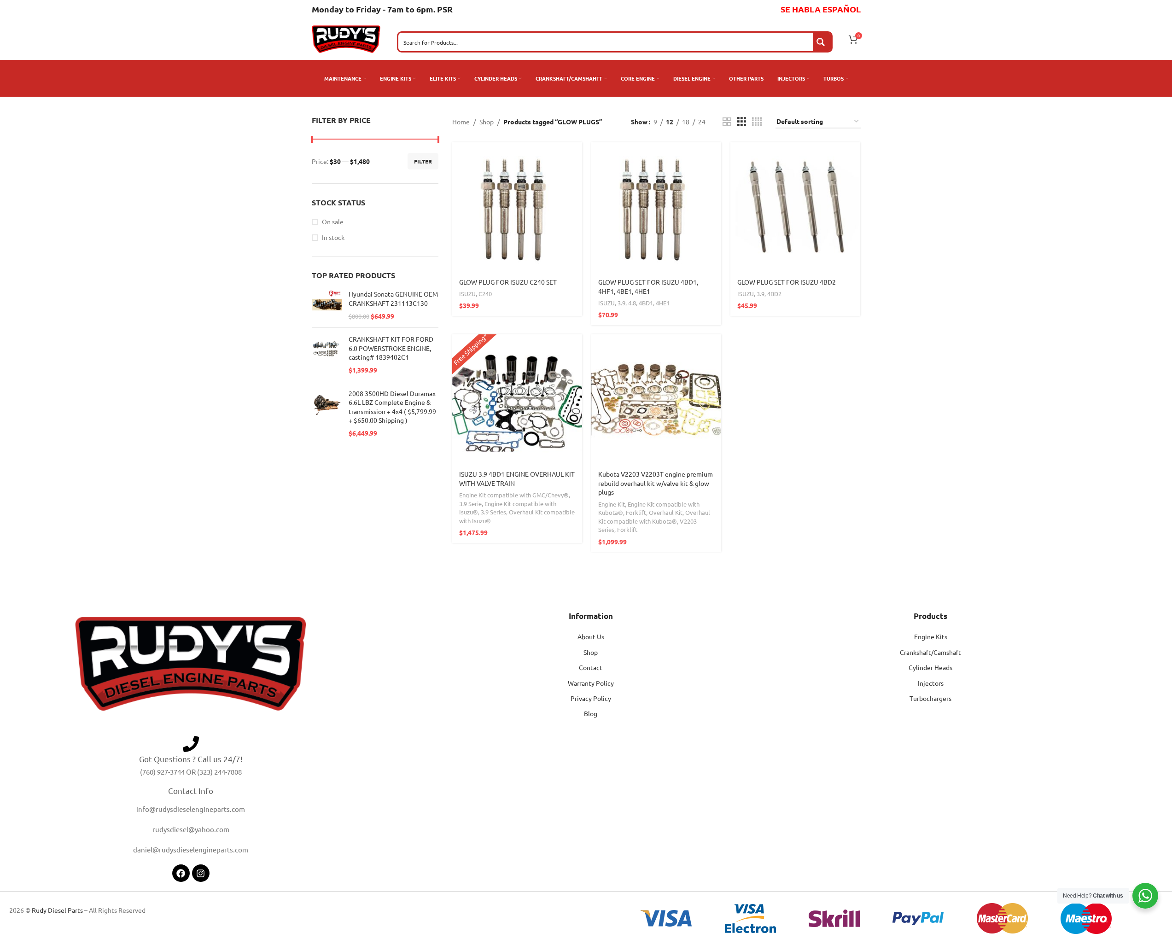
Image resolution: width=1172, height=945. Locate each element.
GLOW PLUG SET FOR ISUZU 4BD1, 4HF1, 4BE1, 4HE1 (648, 286)
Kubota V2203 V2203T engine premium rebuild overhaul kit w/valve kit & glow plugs (655, 483)
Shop (486, 121)
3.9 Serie (470, 504)
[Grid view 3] (741, 122)
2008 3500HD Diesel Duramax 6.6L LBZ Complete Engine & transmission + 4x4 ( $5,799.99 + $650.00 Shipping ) (392, 407)
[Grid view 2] (727, 122)
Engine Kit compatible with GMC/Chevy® (514, 495)
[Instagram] (201, 873)
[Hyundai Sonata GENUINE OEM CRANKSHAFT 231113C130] (327, 305)
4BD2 (774, 294)
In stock (333, 237)
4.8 (632, 303)
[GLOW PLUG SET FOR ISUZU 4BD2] (795, 207)
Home (461, 121)
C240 (485, 294)
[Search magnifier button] (822, 42)
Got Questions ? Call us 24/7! (191, 759)
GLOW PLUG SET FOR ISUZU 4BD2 (786, 282)
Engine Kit (611, 504)
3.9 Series (493, 512)
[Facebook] (181, 873)
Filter (423, 161)
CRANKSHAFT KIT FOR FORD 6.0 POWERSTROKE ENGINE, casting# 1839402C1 (391, 348)
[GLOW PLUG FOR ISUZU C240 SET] (517, 207)
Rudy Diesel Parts (57, 910)
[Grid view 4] (757, 122)
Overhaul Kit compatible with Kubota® (654, 516)
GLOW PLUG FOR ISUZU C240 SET (508, 282)
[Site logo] (346, 38)
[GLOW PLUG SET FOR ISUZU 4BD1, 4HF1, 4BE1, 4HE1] (656, 207)
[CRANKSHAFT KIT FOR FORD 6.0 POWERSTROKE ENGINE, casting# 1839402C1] (327, 354)
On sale (333, 221)
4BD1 (646, 303)
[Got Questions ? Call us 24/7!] (191, 744)
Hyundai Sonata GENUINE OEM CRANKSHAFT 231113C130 (393, 298)
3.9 (621, 303)
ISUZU (467, 294)
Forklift (636, 512)
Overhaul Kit (665, 512)
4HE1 (663, 303)
